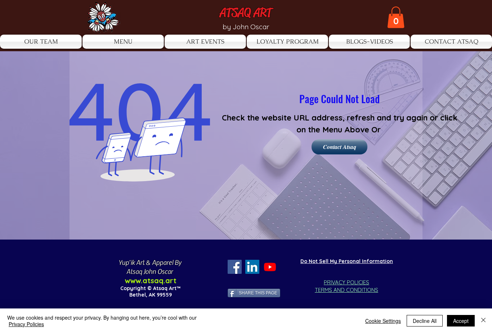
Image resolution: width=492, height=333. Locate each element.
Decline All (425, 320)
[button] (396, 17)
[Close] (483, 320)
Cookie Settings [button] (383, 320)
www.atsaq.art (150, 280)
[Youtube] (270, 267)
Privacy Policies (26, 324)
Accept (461, 320)
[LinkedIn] (252, 267)
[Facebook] (235, 267)
